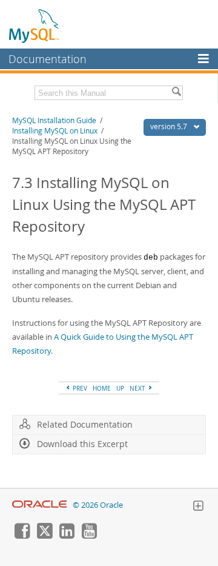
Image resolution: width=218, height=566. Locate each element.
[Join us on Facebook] (21, 535)
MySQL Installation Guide (54, 120)
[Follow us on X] (44, 535)
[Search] (176, 92)
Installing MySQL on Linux (54, 130)
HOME (102, 388)
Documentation (47, 59)
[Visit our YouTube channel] (89, 535)
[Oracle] (39, 505)
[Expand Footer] (198, 507)
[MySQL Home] (34, 25)
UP (120, 388)
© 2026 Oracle (98, 505)
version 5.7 (169, 126)
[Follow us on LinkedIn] (66, 535)
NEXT (138, 388)
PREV (79, 388)
